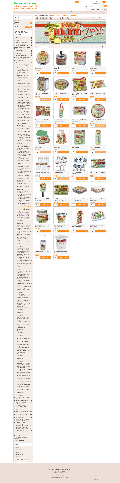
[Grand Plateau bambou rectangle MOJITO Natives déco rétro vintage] (61, 190)
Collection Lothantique (21, 55)
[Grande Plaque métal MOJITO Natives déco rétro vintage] (80, 137)
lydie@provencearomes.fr (61, 477)
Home (17, 444)
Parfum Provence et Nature (22, 400)
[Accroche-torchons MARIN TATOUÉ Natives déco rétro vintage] (43, 190)
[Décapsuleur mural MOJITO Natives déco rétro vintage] (98, 58)
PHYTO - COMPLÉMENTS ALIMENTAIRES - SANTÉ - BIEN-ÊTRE (22, 47)
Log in (89, 1)
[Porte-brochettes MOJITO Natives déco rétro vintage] (80, 216)
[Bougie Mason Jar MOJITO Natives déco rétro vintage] (43, 216)
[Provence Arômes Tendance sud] (25, 5)
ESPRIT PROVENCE (20, 430)
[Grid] (102, 47)
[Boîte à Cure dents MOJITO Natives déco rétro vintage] (61, 137)
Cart (17, 17)
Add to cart (45, 73)
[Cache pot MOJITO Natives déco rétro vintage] (61, 242)
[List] (105, 47)
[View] (37, 73)
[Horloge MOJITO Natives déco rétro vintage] (98, 111)
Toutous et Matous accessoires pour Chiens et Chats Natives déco (24, 131)
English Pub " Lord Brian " (23, 75)
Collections (19, 53)
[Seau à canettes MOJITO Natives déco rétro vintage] (61, 216)
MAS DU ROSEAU (20, 435)
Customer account (95, 9)
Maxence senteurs (20, 60)
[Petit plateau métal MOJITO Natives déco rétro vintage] (80, 111)
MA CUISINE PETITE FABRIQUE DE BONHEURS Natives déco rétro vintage (24, 300)
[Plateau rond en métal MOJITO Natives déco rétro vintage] (61, 84)
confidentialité (19, 456)
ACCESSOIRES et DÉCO (21, 52)
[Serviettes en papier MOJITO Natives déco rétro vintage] (80, 84)
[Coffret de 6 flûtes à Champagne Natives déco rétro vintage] (61, 163)
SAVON (17, 37)
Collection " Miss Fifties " (23, 70)
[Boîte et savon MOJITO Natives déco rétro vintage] (43, 137)
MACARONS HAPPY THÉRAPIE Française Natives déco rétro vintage (24, 265)
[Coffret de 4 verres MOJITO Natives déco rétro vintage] (43, 163)
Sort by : (37, 46)
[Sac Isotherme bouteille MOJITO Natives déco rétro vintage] (61, 111)
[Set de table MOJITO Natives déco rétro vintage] (98, 84)
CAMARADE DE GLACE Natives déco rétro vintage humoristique (24, 173)
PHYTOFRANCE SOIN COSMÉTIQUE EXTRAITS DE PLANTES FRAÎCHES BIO (22, 407)
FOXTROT (18, 433)
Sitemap (94, 466)
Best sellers (27, 466)
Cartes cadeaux (20, 440)
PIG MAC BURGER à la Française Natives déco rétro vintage (23, 338)
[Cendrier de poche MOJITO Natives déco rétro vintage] (43, 58)
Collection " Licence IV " (22, 77)
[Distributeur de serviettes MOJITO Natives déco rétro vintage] (43, 84)
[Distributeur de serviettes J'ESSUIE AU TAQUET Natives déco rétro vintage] (98, 190)
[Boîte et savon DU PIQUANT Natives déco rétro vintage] (98, 216)
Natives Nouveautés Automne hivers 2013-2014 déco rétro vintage (24, 156)
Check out (28, 26)
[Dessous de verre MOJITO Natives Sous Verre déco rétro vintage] (43, 111)
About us (18, 452)
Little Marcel (18, 432)
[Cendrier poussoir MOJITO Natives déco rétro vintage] (61, 58)
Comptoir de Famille (20, 417)
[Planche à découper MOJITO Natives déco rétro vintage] (98, 163)
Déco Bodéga (20, 69)
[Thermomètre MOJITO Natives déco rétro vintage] (98, 137)
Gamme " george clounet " (23, 64)
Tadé (17, 409)
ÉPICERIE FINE (19, 50)
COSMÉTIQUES (19, 39)
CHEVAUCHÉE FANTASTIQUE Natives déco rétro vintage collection (23, 148)
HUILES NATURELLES (21, 44)
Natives (17, 62)
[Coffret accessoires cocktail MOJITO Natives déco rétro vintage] (80, 58)
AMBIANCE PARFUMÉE (21, 42)
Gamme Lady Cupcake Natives (24, 82)
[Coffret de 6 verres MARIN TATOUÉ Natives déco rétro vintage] (80, 163)
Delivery (17, 447)
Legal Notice (19, 449)
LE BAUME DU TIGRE (20, 422)
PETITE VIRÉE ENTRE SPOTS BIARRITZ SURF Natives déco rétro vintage (24, 305)
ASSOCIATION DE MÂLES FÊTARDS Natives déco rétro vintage (23, 319)
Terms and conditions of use (22, 451)
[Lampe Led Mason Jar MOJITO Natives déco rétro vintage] (43, 242)
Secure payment (19, 454)
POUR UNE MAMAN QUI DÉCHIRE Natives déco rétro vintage (23, 239)
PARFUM (18, 40)
